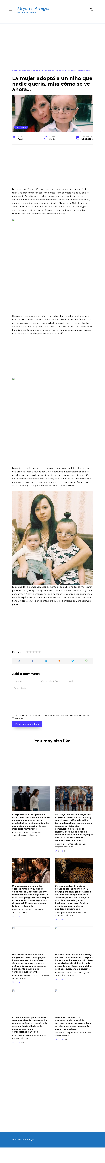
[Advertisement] (52, 48)
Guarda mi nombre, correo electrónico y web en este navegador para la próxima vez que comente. (52, 717)
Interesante (21, 127)
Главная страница (20, 70)
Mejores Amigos (33, 8)
